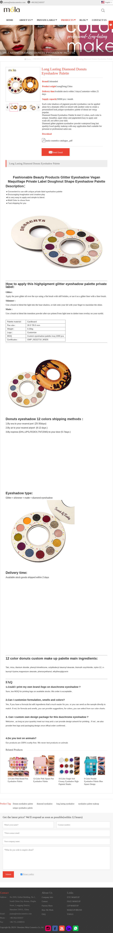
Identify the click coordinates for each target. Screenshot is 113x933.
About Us (25, 20)
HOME (9, 20)
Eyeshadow (66, 59)
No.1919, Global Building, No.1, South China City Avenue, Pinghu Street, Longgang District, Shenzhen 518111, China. (23, 903)
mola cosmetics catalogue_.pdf (57, 140)
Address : (3, 897)
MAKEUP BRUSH (74, 910)
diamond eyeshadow (45, 804)
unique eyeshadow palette (23, 808)
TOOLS (70, 914)
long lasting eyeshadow (65, 804)
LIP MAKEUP (73, 906)
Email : (3, 914)
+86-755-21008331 (17, 922)
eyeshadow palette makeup (88, 804)
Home (27, 59)
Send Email (56, 152)
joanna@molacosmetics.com (14, 2)
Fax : (2, 922)
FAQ (43, 914)
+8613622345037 (38, 2)
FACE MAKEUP (73, 901)
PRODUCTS (67, 20)
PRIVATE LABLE (46, 20)
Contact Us (99, 20)
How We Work (47, 910)
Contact (4, 892)
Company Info (47, 897)
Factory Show (47, 906)
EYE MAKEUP (52, 59)
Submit (8, 874)
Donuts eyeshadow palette (23, 804)
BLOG (83, 20)
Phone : (3, 918)
